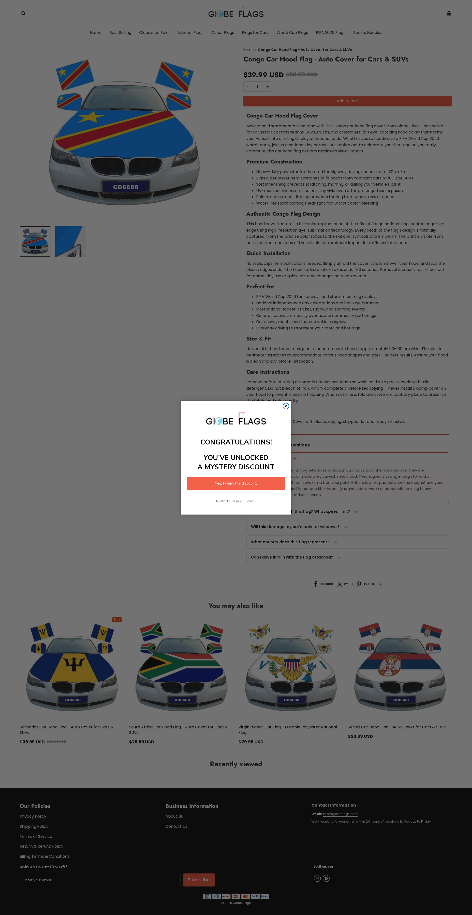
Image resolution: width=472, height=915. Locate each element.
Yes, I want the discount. (236, 483)
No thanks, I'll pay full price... (236, 501)
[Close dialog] (286, 406)
